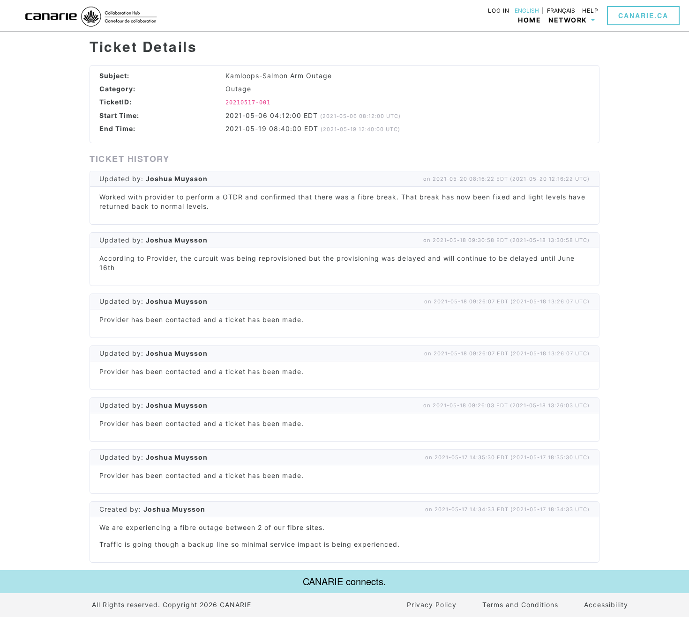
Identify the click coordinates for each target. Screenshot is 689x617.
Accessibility (606, 605)
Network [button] (568, 20)
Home (529, 20)
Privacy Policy (432, 605)
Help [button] (590, 10)
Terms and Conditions (520, 605)
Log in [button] (498, 10)
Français (561, 11)
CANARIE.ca (643, 15)
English (527, 11)
